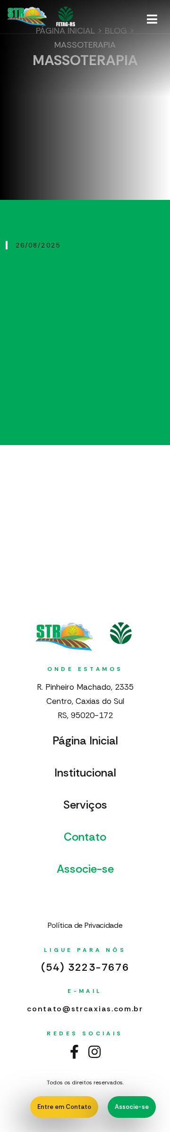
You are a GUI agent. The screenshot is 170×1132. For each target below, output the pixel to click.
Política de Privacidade (85, 925)
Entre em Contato (64, 1107)
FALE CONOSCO (92, 897)
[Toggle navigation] (152, 19)
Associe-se (132, 1107)
